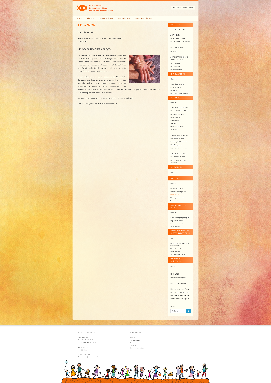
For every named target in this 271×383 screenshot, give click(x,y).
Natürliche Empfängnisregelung (180, 218)
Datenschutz (133, 343)
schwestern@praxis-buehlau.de (89, 357)
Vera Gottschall (175, 66)
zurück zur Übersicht (178, 30)
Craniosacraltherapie (176, 126)
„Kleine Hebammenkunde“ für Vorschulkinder (179, 244)
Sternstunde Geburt (176, 189)
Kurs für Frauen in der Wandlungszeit (177, 225)
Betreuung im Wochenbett (178, 142)
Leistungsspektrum (106, 18)
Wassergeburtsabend (177, 198)
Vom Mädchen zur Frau (177, 254)
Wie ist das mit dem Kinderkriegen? (176, 250)
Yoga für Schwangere (177, 221)
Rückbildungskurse (176, 145)
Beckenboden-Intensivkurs (178, 148)
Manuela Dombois (176, 70)
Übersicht (173, 79)
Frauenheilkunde (175, 87)
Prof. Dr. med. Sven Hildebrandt (180, 42)
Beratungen (174, 90)
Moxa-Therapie (175, 117)
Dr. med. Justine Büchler (177, 39)
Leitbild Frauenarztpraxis (178, 278)
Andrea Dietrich (175, 63)
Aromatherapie (175, 123)
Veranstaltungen (124, 18)
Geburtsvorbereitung (177, 114)
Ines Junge (173, 51)
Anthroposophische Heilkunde (180, 93)
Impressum (133, 345)
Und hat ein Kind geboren (178, 192)
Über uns (90, 18)
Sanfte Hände (174, 195)
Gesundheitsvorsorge (177, 84)
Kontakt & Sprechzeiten (184, 8)
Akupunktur (174, 130)
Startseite (78, 18)
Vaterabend (174, 201)
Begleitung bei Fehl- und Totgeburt (178, 161)
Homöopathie (174, 120)
